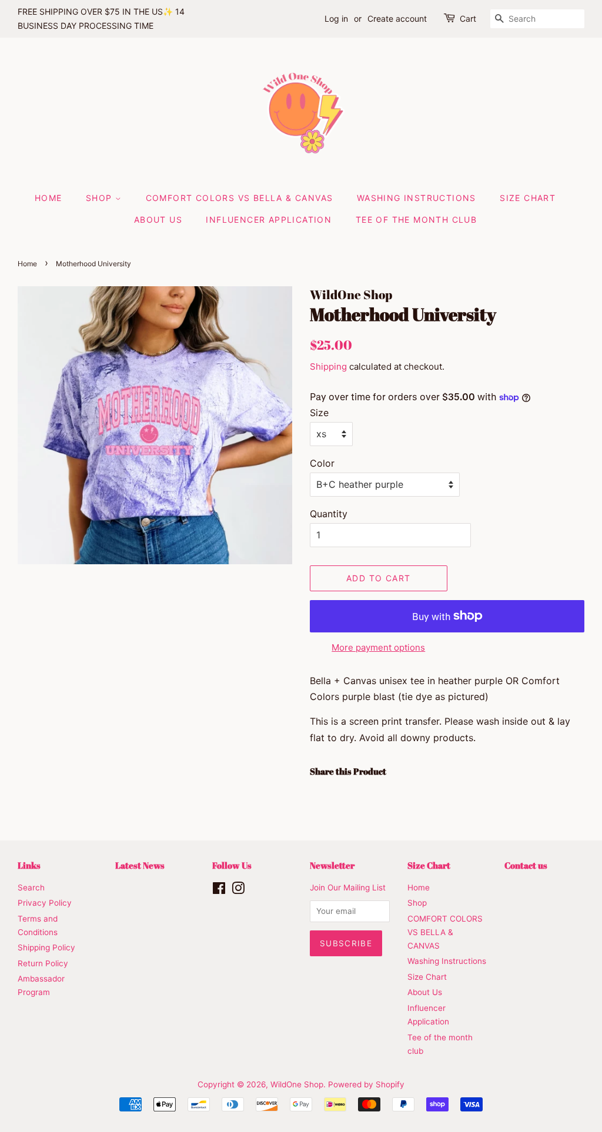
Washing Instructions (416, 198)
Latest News (140, 865)
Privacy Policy (45, 902)
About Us (158, 220)
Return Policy (43, 963)
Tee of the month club (416, 220)
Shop (100, 198)
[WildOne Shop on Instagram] (238, 890)
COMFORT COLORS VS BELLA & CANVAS (239, 198)
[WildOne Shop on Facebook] (219, 890)
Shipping (328, 366)
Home (48, 198)
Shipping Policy (46, 947)
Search (31, 887)
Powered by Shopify (366, 1084)
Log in (336, 19)
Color (322, 463)
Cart (468, 19)
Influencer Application (269, 220)
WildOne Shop (296, 1084)
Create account (397, 19)
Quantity (328, 514)
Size (319, 412)
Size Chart (528, 198)
